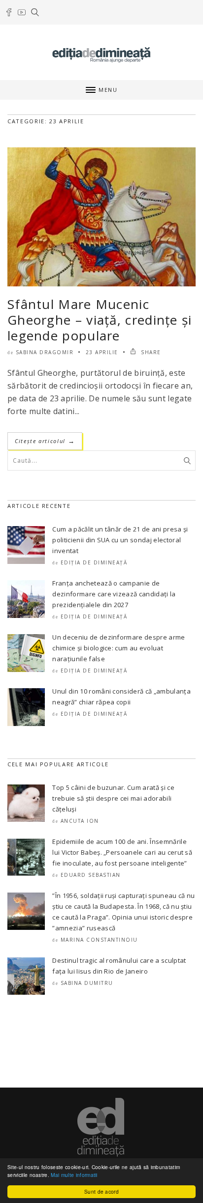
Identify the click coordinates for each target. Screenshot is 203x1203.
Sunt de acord (101, 1191)
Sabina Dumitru (87, 982)
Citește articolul (45, 441)
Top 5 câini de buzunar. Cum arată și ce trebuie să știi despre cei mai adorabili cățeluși (113, 798)
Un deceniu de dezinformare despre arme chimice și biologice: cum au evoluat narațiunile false (118, 648)
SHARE (150, 352)
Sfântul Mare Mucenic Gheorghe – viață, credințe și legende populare (99, 319)
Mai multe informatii (74, 1174)
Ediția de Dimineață (94, 562)
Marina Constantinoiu (99, 939)
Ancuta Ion (80, 820)
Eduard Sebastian (91, 874)
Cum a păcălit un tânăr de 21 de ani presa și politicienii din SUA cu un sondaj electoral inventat (120, 540)
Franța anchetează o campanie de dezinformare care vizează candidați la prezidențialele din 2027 (113, 594)
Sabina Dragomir (45, 352)
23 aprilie (102, 352)
